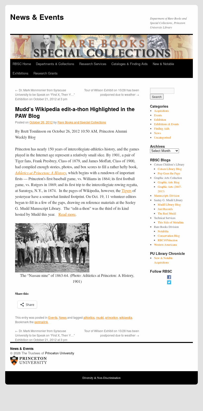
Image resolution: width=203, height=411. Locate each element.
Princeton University (59, 353)
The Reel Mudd (167, 213)
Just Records (165, 209)
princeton (111, 317)
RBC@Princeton (168, 240)
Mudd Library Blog (169, 204)
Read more (67, 214)
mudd (100, 317)
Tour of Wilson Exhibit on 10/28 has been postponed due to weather (111, 92)
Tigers (126, 190)
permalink (41, 322)
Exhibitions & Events (166, 124)
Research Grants (45, 73)
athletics (89, 317)
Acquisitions (161, 111)
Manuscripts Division (166, 195)
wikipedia (125, 317)
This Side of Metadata (170, 222)
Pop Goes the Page (169, 173)
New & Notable (163, 63)
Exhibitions (20, 73)
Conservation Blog (169, 236)
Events (52, 317)
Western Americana (165, 244)
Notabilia (163, 231)
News (63, 317)
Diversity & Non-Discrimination (101, 378)
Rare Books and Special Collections (81, 122)
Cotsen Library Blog (170, 169)
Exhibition (160, 119)
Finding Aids (162, 128)
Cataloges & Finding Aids (129, 63)
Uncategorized (162, 137)
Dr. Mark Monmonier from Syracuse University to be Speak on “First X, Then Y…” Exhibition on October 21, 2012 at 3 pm (45, 94)
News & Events (37, 16)
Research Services (92, 63)
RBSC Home (22, 63)
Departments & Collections (55, 63)
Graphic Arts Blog (168, 182)
